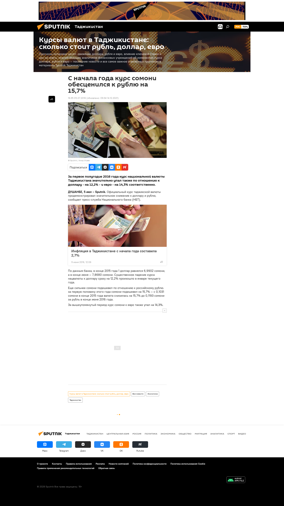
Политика (151, 433)
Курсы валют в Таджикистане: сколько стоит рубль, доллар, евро (99, 394)
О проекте (42, 463)
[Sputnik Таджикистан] (55, 30)
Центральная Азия (117, 433)
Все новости (137, 394)
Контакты (57, 463)
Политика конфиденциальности (149, 463)
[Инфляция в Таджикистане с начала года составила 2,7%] (117, 226)
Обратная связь (106, 468)
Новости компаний (119, 463)
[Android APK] (236, 480)
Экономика (152, 394)
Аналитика (217, 433)
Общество (185, 433)
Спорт (231, 433)
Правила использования (79, 463)
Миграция (201, 433)
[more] (161, 262)
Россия (136, 433)
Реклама (100, 463)
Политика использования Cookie (187, 463)
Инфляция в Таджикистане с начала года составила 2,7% (114, 253)
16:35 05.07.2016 (77, 98)
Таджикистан (75, 400)
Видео (242, 433)
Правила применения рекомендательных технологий (65, 468)
